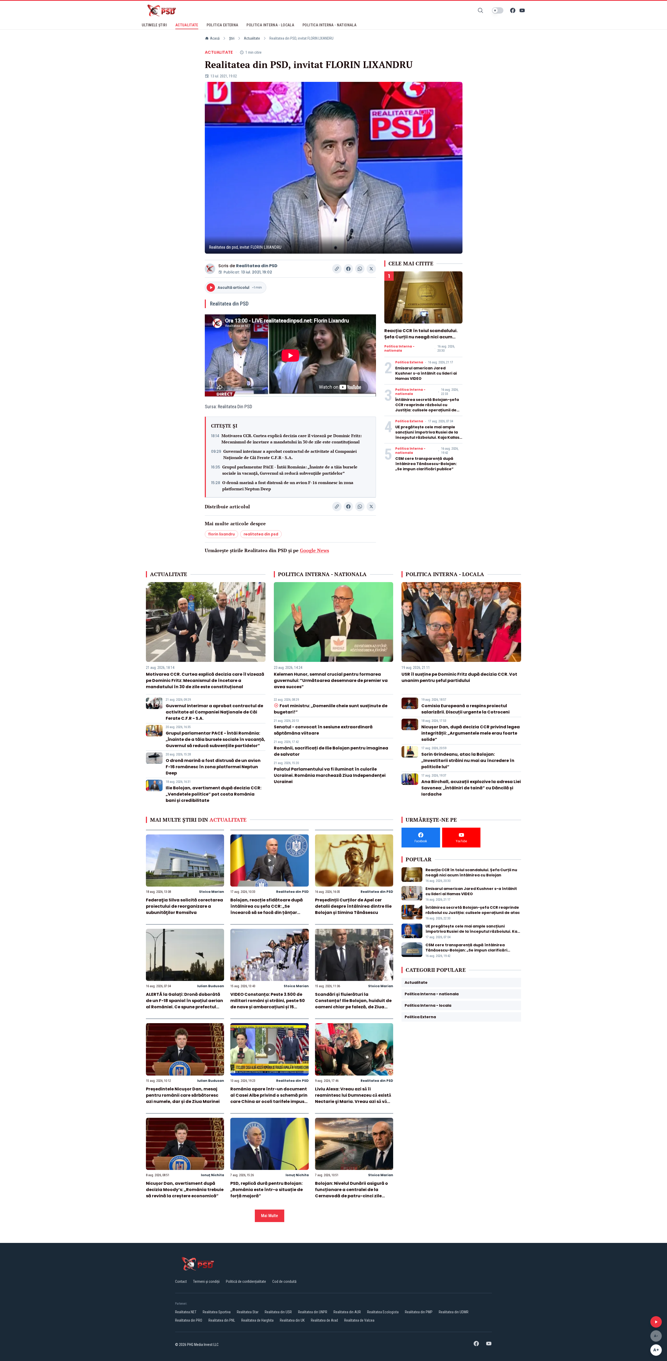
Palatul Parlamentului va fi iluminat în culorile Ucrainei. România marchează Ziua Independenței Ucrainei (330, 775)
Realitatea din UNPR (312, 1312)
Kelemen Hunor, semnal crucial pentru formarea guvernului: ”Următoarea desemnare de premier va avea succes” (331, 680)
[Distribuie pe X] (371, 268)
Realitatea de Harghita (257, 1320)
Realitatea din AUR (347, 1312)
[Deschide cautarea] (480, 10)
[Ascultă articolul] (656, 1322)
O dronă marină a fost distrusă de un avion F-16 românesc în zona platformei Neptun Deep (287, 486)
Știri (231, 38)
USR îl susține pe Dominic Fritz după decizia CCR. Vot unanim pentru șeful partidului (459, 677)
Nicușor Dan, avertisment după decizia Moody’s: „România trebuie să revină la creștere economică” (185, 1189)
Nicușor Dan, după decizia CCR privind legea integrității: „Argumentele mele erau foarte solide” (470, 733)
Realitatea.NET (185, 1312)
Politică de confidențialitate (246, 1281)
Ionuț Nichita (212, 1175)
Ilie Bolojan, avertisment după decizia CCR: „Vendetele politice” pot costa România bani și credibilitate (213, 794)
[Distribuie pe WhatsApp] (360, 268)
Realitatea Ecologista (383, 1312)
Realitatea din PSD (256, 266)
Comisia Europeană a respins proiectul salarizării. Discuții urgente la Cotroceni (465, 709)
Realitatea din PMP (419, 1312)
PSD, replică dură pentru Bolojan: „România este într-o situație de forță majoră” (266, 1189)
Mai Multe (269, 1215)
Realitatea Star (247, 1312)
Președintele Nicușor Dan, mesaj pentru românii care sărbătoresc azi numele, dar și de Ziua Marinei (183, 1095)
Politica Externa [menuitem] (222, 25)
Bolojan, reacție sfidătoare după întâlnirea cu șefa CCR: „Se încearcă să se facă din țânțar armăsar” (266, 909)
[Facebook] (513, 10)
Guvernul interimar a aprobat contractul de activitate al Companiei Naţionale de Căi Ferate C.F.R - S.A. (290, 454)
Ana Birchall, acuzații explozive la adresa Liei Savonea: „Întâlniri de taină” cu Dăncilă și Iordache (471, 788)
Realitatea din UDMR (453, 1312)
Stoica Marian (211, 891)
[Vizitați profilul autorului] (210, 269)
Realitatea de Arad (324, 1320)
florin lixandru (221, 534)
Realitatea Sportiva (217, 1312)
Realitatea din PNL (221, 1320)
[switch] (497, 10)
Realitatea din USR (278, 1312)
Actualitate (252, 38)
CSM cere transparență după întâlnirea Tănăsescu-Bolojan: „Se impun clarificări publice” (426, 464)
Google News (314, 550)
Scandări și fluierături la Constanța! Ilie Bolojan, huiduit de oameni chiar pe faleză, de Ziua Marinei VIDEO (353, 1003)
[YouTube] (522, 10)
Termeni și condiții (206, 1281)
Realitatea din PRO (188, 1320)
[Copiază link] (337, 268)
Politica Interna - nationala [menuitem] (329, 25)
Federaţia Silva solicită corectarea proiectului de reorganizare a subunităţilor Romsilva (184, 906)
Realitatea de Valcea (359, 1320)
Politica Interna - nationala (399, 348)
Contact (181, 1281)
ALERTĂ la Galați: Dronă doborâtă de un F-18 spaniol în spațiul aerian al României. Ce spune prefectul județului (184, 1003)
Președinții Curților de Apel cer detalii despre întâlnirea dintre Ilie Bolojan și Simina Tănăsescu (353, 906)
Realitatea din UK (292, 1320)
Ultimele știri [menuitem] (154, 25)
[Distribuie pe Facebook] (348, 268)
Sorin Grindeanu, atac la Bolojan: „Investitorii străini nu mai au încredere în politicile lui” (467, 760)
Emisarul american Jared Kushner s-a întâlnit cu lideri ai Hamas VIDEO (426, 373)
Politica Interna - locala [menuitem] (270, 25)
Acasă (215, 38)
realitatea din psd (261, 534)
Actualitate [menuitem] (186, 25)
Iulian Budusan (210, 986)
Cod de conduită (284, 1281)
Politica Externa (409, 362)
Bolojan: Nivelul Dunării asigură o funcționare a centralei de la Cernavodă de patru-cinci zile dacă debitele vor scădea (351, 1192)
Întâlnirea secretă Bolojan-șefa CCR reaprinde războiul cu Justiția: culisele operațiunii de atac (427, 407)
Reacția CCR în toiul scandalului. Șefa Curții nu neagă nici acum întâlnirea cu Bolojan (421, 337)
